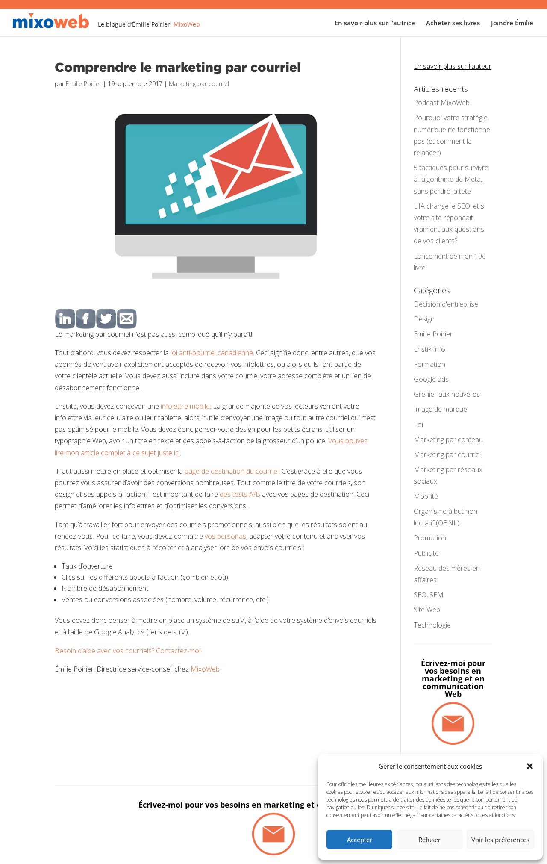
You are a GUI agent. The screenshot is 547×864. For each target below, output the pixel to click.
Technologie (432, 625)
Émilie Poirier (83, 84)
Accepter (359, 839)
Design (424, 319)
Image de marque (440, 409)
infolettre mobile (185, 406)
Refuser (429, 839)
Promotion (430, 538)
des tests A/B (240, 494)
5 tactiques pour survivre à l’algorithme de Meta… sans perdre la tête (451, 179)
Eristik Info (429, 349)
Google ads (431, 379)
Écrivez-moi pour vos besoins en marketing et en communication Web (453, 678)
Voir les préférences (500, 839)
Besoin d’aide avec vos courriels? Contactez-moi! (128, 650)
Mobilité (426, 496)
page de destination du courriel (231, 471)
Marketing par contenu (448, 439)
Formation (429, 364)
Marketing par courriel (199, 84)
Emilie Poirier (433, 334)
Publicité (426, 553)
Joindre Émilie (512, 23)
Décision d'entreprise (446, 304)
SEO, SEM (429, 594)
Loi (418, 424)
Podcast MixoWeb (442, 102)
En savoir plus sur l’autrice (375, 23)
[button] (530, 766)
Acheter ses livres (453, 23)
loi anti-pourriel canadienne (212, 352)
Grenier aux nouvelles (447, 394)
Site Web (427, 609)
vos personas (225, 536)
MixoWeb (187, 24)
